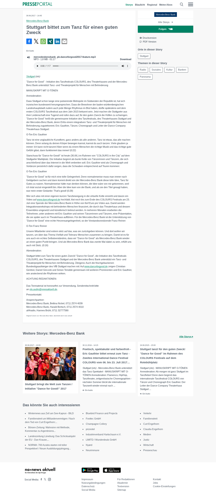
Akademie (122, 483)
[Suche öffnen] (182, 4)
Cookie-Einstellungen (164, 486)
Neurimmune (92, 450)
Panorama (145, 77)
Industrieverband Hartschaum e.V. (103, 434)
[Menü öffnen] (190, 4)
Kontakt (157, 479)
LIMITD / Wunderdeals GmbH (101, 440)
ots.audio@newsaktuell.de (43, 289)
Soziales (156, 69)
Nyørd (89, 445)
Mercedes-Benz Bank (37, 21)
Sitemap (121, 490)
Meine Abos (165, 5)
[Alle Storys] (165, 16)
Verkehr (147, 413)
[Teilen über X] (36, 41)
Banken (182, 69)
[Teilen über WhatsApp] (43, 41)
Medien (147, 434)
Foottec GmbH (93, 418)
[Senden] (64, 41)
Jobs (155, 483)
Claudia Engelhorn (153, 429)
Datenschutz (88, 486)
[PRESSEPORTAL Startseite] (37, 4)
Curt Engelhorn (151, 424)
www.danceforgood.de (48, 199)
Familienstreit (150, 418)
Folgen (162, 29)
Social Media (88, 490)
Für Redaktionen (126, 479)
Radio (143, 69)
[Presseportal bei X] (44, 479)
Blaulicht (140, 5)
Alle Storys (164, 22)
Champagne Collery (96, 424)
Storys (129, 5)
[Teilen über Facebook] (29, 41)
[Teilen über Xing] (50, 41)
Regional (152, 5)
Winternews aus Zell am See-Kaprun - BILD (51, 413)
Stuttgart (30, 76)
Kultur (169, 69)
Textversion (123, 486)
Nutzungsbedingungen (93, 483)
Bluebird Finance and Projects (101, 413)
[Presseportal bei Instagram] (48, 479)
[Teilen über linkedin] (57, 41)
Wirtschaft (148, 445)
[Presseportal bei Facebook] (40, 479)
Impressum (87, 479)
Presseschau (150, 450)
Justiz (146, 440)
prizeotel (90, 429)
